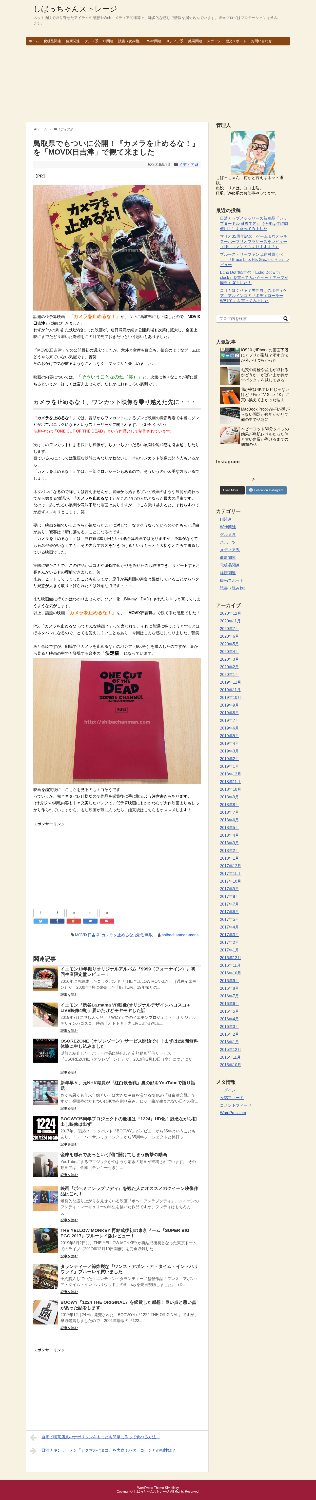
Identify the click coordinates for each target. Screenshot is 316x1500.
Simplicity (172, 1488)
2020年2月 (229, 667)
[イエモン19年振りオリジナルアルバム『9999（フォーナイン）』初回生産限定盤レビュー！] (45, 982)
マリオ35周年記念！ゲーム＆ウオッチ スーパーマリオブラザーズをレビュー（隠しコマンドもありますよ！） (254, 241)
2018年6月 (229, 820)
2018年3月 (229, 843)
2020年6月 (229, 636)
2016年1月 (229, 1042)
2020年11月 (230, 621)
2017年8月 (229, 896)
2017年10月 (230, 881)
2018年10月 (230, 789)
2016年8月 (229, 988)
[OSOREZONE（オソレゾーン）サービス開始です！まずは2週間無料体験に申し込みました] (45, 1054)
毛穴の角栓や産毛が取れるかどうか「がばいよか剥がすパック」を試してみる (264, 375)
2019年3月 (229, 751)
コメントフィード (236, 1105)
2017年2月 (229, 942)
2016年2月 (229, 1034)
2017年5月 (229, 919)
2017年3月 (229, 935)
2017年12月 (230, 866)
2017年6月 (229, 912)
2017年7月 (229, 904)
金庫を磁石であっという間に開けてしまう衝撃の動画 (113, 1154)
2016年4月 (229, 1019)
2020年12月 (230, 613)
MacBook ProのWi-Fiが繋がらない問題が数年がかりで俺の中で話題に (265, 414)
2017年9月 (229, 889)
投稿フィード (232, 1098)
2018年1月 (229, 858)
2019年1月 (229, 766)
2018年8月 (229, 805)
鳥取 (149, 935)
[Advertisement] (158, 83)
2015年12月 (230, 1049)
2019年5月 (229, 736)
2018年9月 (229, 797)
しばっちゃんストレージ (75, 9)
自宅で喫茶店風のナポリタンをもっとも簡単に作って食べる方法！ (100, 1437)
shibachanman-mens (180, 935)
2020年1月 (229, 674)
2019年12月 (230, 682)
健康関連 (73, 41)
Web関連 (154, 41)
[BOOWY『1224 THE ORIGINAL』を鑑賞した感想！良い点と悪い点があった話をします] (45, 1315)
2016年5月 (229, 1011)
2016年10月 (230, 973)
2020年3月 (229, 659)
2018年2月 (229, 851)
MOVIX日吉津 (87, 935)
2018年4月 (229, 835)
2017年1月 (229, 950)
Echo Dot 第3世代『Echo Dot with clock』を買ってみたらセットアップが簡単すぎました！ (254, 277)
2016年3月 (229, 1027)
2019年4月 (229, 743)
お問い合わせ (261, 41)
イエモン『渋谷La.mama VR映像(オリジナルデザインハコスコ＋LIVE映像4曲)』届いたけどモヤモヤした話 (125, 1008)
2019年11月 (230, 690)
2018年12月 (230, 774)
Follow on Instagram (268, 490)
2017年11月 (230, 873)
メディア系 (174, 41)
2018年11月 (230, 782)
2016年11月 (230, 965)
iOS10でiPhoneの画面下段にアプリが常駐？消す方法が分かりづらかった (264, 355)
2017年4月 (229, 927)
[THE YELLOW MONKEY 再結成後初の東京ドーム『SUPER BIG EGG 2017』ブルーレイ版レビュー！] (45, 1243)
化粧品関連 (52, 41)
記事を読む (69, 995)
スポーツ (214, 41)
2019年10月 (230, 697)
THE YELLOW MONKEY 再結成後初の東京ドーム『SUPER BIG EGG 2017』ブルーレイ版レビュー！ (124, 1233)
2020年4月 (229, 652)
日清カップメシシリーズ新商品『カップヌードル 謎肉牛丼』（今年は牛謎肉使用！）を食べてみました (254, 223)
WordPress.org (233, 1113)
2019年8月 (229, 713)
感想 (139, 935)
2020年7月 (229, 629)
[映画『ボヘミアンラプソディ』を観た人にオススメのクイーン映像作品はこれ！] (45, 1201)
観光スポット (236, 41)
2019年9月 (229, 705)
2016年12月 (230, 958)
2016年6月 (229, 1004)
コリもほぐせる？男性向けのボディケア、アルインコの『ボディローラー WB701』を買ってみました (253, 295)
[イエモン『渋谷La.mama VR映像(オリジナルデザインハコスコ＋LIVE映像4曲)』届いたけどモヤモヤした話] (45, 1018)
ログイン (228, 1090)
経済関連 (195, 41)
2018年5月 (229, 828)
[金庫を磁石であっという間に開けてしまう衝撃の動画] (45, 1168)
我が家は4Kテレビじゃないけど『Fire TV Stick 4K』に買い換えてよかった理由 (265, 394)
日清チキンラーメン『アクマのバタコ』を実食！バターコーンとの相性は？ (108, 1450)
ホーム (34, 41)
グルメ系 (92, 41)
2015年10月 (230, 1065)
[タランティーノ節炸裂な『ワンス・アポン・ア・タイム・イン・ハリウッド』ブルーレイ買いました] (45, 1279)
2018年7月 (229, 812)
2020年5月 (229, 644)
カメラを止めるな (117, 935)
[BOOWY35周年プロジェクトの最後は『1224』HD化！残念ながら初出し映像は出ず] (45, 1132)
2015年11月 (230, 1057)
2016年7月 (229, 996)
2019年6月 (229, 728)
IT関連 (108, 41)
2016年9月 (229, 981)
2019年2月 (229, 759)
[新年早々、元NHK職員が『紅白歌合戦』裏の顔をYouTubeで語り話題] (45, 1096)
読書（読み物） (130, 41)
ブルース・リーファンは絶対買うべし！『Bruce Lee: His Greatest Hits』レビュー (254, 259)
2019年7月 (229, 720)
